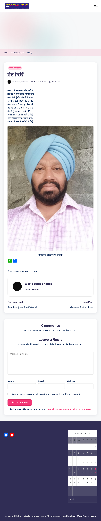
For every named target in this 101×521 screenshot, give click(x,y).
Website (71, 381)
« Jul (72, 499)
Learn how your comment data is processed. (69, 409)
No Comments (58, 82)
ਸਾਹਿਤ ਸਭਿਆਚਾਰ (14, 68)
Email (41, 381)
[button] (32, 289)
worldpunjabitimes (38, 284)
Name (11, 381)
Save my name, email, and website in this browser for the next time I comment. (46, 394)
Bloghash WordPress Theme (81, 516)
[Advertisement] (50, 31)
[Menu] (95, 6)
